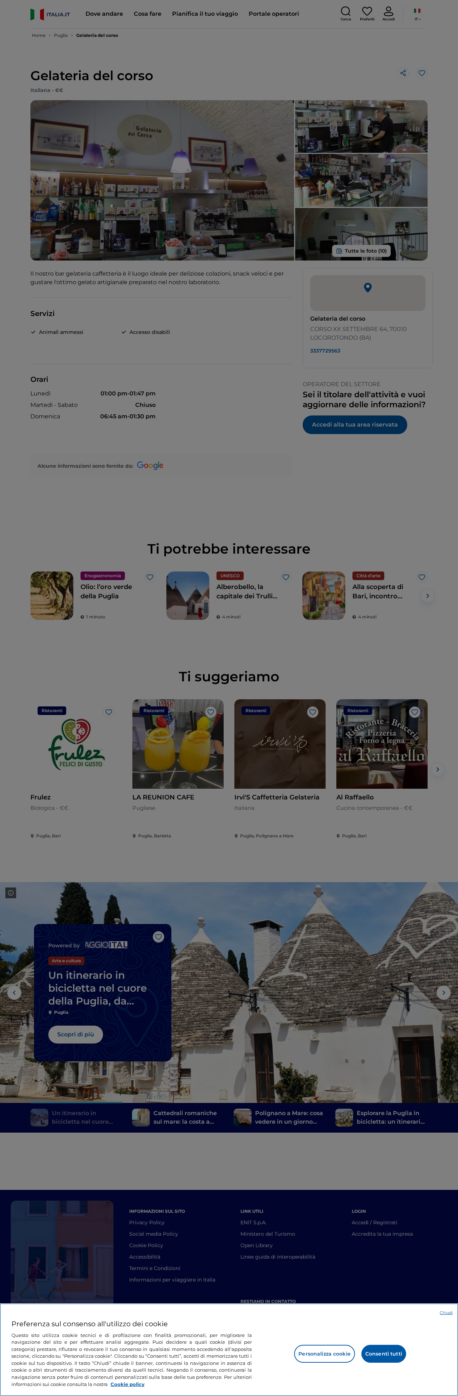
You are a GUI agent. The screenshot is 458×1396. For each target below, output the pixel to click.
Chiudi (446, 1312)
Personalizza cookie (324, 1354)
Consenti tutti (383, 1354)
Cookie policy (128, 1384)
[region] (229, 1349)
